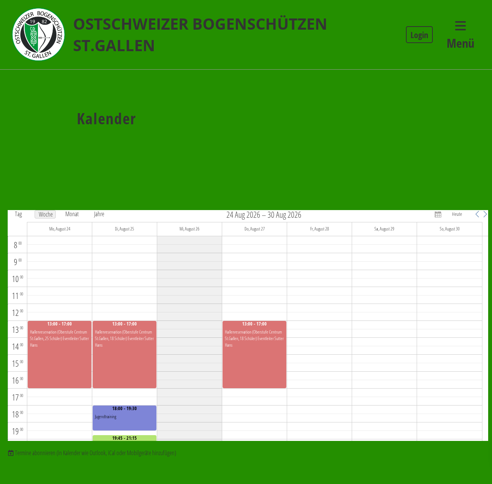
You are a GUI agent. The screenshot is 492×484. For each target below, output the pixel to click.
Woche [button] (46, 214)
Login (419, 34)
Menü (460, 43)
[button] (477, 214)
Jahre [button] (99, 214)
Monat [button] (72, 214)
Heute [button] (457, 213)
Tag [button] (18, 214)
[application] (248, 325)
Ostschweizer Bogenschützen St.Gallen (200, 34)
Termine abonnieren (35, 453)
